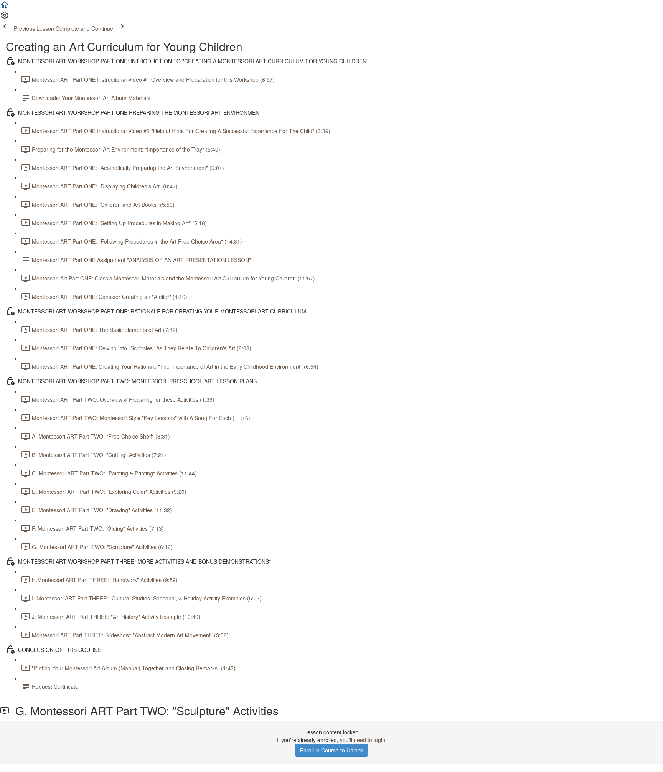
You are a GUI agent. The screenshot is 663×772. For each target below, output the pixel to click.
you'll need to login (362, 740)
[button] (4, 7)
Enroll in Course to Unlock (331, 750)
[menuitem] (4, 17)
